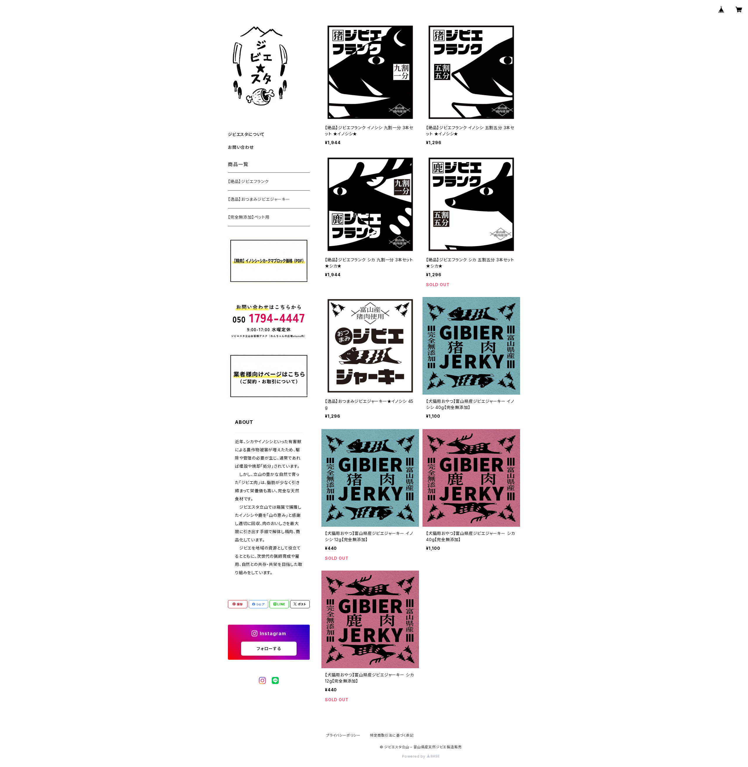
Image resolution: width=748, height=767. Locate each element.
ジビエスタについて (246, 134)
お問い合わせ (241, 147)
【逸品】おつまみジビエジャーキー (259, 199)
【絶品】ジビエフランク (248, 181)
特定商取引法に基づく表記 (392, 735)
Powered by (414, 756)
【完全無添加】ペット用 (249, 217)
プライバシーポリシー (343, 735)
